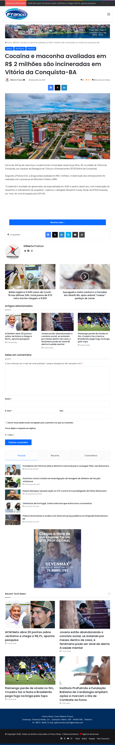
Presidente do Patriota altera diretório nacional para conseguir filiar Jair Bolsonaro (66, 466)
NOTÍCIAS (20, 49)
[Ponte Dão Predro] (57, 31)
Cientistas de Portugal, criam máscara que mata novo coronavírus (57, 503)
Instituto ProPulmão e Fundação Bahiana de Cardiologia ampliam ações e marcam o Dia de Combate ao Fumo (84, 694)
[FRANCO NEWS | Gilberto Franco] (18, 14)
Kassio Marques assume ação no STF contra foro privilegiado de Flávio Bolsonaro (65, 491)
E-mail (8, 411)
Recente (55, 455)
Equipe (92, 738)
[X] (57, 87)
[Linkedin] (64, 87)
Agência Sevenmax (90, 734)
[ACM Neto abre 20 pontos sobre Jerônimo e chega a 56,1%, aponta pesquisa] (21, 322)
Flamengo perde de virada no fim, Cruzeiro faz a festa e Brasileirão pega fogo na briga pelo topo (94, 337)
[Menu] (108, 15)
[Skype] (68, 235)
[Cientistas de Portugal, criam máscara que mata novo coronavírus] (12, 507)
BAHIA (16, 42)
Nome (8, 399)
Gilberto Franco (16, 80)
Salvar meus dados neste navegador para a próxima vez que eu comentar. (40, 423)
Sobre (84, 738)
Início (9, 42)
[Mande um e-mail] (24, 80)
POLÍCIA (31, 49)
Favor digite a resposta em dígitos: (20, 428)
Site (61, 411)
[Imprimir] (82, 235)
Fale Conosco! (103, 738)
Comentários (91, 455)
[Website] (25, 251)
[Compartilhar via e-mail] (75, 235)
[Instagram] (32, 251)
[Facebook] (51, 87)
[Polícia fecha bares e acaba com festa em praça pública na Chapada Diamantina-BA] (12, 519)
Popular (22, 455)
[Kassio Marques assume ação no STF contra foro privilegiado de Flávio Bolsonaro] (12, 495)
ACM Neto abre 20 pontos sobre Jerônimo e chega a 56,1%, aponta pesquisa (18, 336)
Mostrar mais (57, 222)
